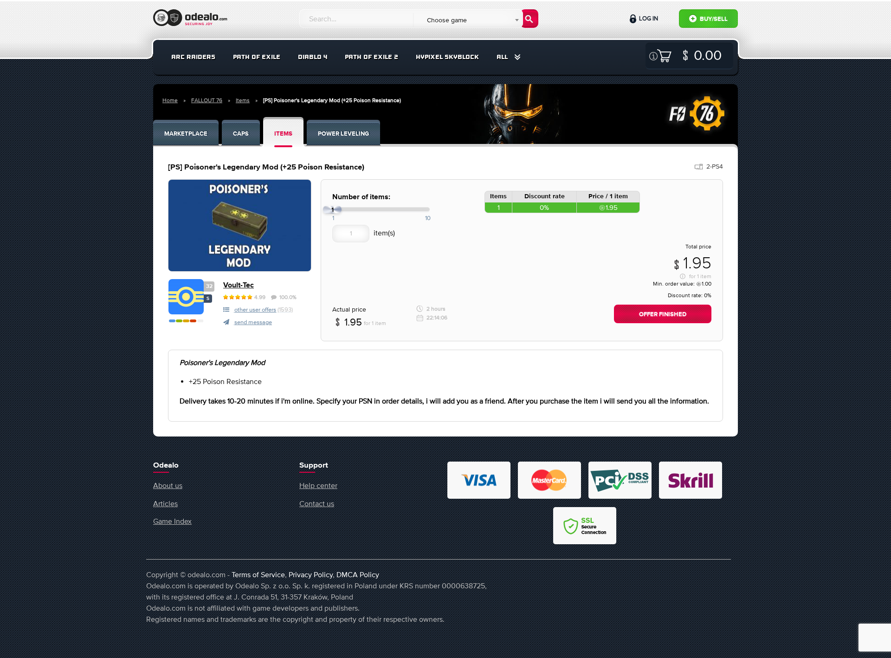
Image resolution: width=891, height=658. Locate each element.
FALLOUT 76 (206, 100)
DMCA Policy (357, 574)
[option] (239, 225)
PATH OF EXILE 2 (371, 56)
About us (167, 485)
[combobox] (467, 20)
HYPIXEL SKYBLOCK (447, 56)
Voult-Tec (238, 285)
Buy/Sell (713, 19)
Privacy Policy (311, 574)
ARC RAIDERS (193, 56)
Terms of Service (258, 574)
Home (170, 100)
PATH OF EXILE (256, 56)
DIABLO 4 (312, 56)
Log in (648, 18)
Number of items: (361, 197)
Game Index (172, 521)
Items (243, 100)
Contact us (316, 503)
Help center (318, 485)
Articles (165, 503)
